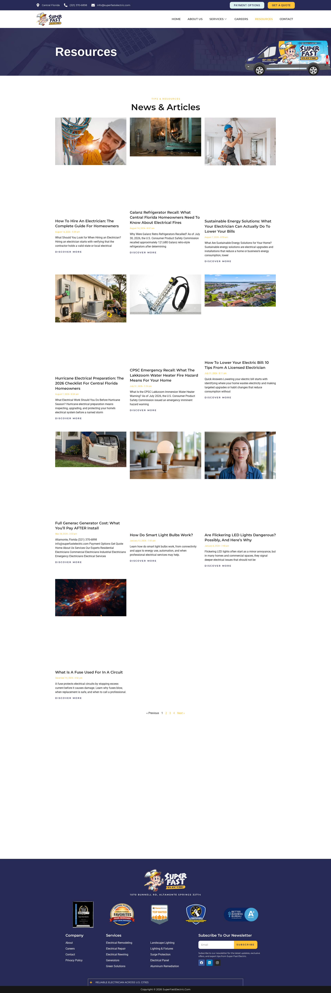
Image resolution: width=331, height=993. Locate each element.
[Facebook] (201, 963)
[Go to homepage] (49, 19)
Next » (181, 713)
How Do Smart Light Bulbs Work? (161, 535)
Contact (286, 19)
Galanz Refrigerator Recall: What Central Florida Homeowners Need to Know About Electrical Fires (165, 217)
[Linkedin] (209, 963)
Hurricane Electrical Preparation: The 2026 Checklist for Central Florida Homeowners (89, 383)
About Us (195, 19)
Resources (264, 19)
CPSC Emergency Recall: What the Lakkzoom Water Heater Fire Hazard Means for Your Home (164, 375)
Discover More (68, 251)
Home (176, 19)
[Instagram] (217, 963)
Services (216, 19)
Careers (241, 19)
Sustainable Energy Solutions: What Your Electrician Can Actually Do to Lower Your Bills (238, 226)
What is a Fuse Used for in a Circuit (89, 672)
